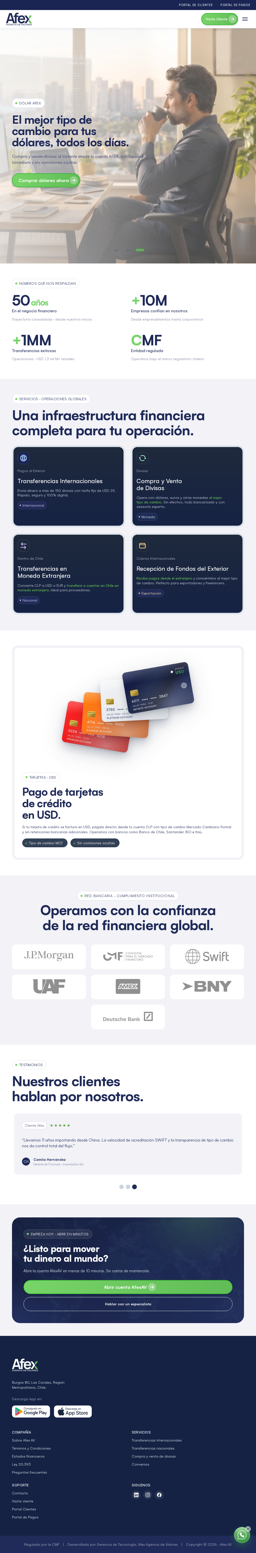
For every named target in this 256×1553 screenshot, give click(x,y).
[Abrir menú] (245, 19)
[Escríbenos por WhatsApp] (242, 1535)
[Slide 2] (128, 1187)
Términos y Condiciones (31, 1448)
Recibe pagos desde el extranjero (164, 578)
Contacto (20, 1493)
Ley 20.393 (21, 1464)
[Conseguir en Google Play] (31, 1411)
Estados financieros (28, 1456)
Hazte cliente (22, 1501)
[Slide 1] (121, 1187)
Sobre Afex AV (23, 1440)
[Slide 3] (134, 1187)
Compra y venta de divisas (154, 1456)
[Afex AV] (19, 19)
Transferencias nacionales (153, 1448)
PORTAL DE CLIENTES (195, 5)
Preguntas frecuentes (29, 1472)
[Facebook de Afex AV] (159, 1494)
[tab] (116, 250)
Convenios (140, 1464)
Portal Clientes (24, 1509)
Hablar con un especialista (128, 1304)
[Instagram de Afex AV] (147, 1494)
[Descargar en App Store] (73, 1411)
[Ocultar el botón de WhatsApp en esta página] (248, 1529)
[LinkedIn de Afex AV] (136, 1494)
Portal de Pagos (25, 1517)
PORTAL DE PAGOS (235, 5)
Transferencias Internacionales (157, 1440)
